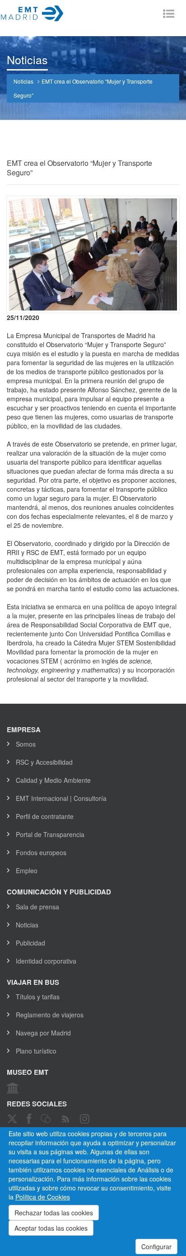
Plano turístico (36, 1050)
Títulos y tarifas (38, 996)
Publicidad (30, 942)
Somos (26, 743)
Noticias (23, 81)
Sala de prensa (37, 906)
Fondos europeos (41, 852)
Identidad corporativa (46, 960)
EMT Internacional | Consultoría (61, 798)
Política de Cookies (42, 1196)
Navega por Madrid (43, 1032)
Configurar (156, 1246)
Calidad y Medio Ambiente (53, 780)
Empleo (26, 870)
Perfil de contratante (45, 816)
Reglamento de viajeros (50, 1014)
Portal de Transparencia (50, 834)
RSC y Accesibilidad (44, 762)
